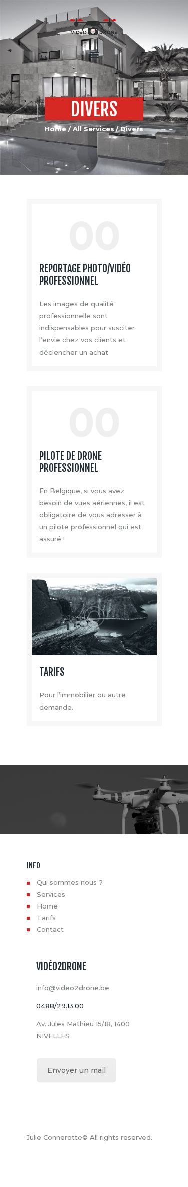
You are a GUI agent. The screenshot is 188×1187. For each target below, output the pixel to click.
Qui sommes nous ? (70, 882)
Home (55, 129)
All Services (93, 129)
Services (51, 894)
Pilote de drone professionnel (70, 462)
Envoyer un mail (76, 1070)
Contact (50, 929)
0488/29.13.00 (60, 1006)
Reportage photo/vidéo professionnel (85, 275)
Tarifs (52, 672)
